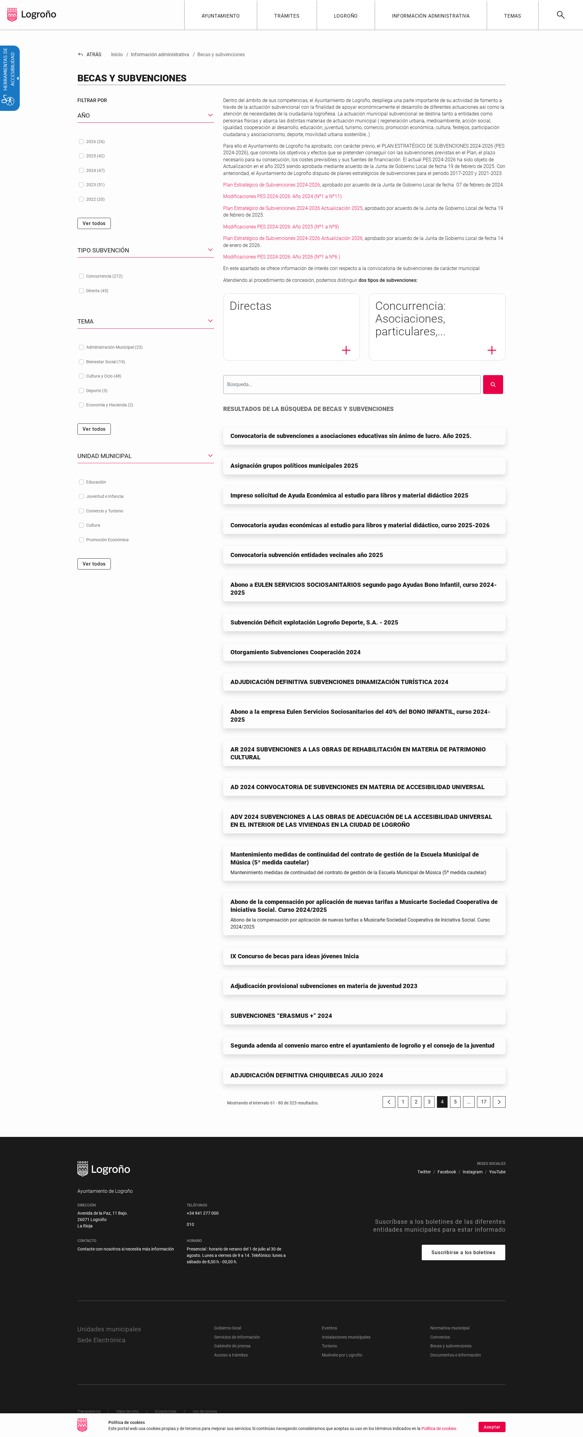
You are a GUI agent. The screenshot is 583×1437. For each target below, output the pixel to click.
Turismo (329, 1345)
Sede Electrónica (101, 1340)
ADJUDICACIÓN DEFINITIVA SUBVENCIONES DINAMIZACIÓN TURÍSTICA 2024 (339, 682)
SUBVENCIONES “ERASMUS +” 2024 (281, 1015)
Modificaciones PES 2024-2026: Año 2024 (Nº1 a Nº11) (282, 196)
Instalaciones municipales (346, 1337)
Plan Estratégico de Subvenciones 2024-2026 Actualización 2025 (293, 208)
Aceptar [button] (492, 1427)
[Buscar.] (493, 384)
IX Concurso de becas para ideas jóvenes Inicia (294, 956)
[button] (469, 1102)
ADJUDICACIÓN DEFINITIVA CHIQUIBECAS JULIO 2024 (306, 1075)
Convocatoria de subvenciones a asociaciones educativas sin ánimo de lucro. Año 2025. (351, 436)
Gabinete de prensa (232, 1345)
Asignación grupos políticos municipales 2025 (294, 465)
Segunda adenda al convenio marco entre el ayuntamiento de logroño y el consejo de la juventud (362, 1045)
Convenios (440, 1337)
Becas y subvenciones (451, 1345)
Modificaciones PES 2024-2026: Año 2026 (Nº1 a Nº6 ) (281, 257)
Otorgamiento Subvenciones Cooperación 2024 (295, 652)
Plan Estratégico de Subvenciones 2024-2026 (271, 185)
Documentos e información (455, 1355)
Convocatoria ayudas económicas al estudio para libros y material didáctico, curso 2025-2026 (360, 525)
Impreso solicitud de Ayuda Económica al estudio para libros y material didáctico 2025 (349, 495)
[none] (12, 15)
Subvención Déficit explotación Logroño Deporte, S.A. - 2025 (314, 622)
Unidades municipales (109, 1329)
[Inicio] (39, 14)
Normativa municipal (449, 1328)
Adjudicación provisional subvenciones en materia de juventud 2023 (324, 986)
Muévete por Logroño (342, 1355)
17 (485, 1103)
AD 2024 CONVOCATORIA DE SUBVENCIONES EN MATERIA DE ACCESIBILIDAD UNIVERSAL (357, 787)
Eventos (329, 1328)
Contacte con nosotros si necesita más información (125, 1249)
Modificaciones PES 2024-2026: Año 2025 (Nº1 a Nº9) (281, 227)
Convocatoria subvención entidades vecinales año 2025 (306, 555)
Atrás (89, 54)
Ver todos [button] (94, 223)
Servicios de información (237, 1337)
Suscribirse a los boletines (463, 1252)
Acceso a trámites (231, 1355)
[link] (560, 15)
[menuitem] (220, 15)
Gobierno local (227, 1328)
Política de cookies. (439, 1428)
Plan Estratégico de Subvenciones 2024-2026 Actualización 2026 (293, 238)
